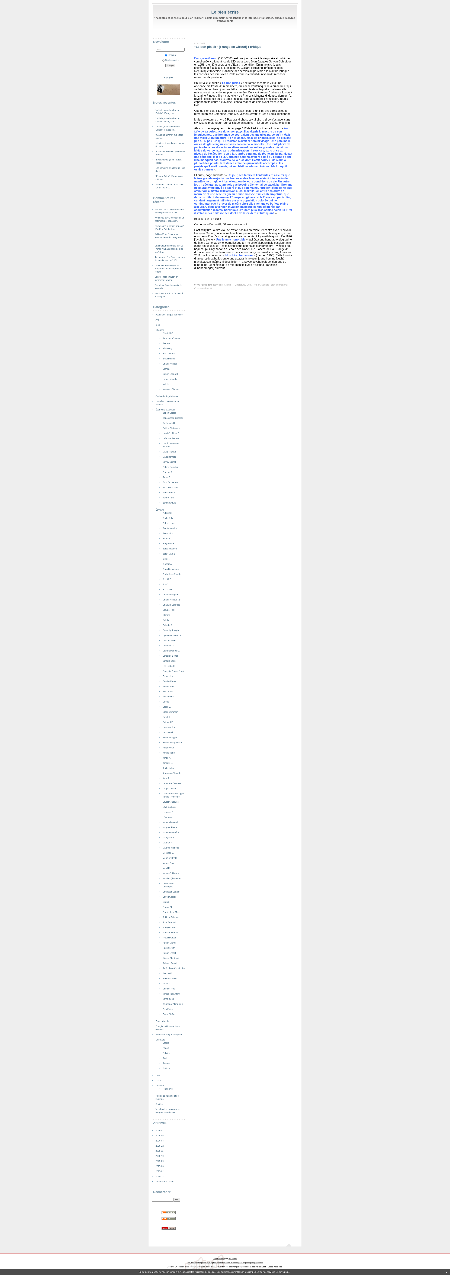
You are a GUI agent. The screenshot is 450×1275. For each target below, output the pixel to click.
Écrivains (160, 510)
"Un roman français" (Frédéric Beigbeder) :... (169, 237)
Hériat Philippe (170, 737)
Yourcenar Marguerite (173, 1004)
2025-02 (160, 1171)
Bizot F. (166, 559)
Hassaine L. (168, 732)
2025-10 (160, 1156)
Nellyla (166, 384)
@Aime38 (159, 218)
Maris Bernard (169, 457)
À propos (168, 77)
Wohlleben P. (169, 492)
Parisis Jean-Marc (171, 912)
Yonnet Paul (168, 497)
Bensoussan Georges (173, 418)
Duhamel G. (168, 645)
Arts (157, 320)
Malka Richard (169, 452)
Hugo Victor (168, 747)
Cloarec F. (167, 615)
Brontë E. (167, 579)
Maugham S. (169, 837)
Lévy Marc (167, 817)
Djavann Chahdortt (172, 635)
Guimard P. (168, 722)
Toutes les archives (165, 1181)
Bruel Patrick (169, 358)
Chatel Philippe (170, 364)
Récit (165, 1058)
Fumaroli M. (168, 676)
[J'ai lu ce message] (446, 1272)
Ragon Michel (169, 943)
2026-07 (160, 1130)
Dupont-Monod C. (171, 651)
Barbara (166, 343)
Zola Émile (168, 1009)
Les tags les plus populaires (251, 1263)
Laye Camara (169, 807)
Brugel (158, 226)
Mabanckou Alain (171, 822)
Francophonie (162, 1021)
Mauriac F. (167, 842)
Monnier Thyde (170, 858)
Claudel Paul (169, 610)
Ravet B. (167, 477)
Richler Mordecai (171, 958)
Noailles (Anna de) (172, 878)
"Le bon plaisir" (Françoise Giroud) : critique (227, 47)
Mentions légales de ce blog (202, 1267)
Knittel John (168, 768)
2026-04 (160, 1141)
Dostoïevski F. (169, 640)
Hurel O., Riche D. (171, 433)
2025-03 (160, 1166)
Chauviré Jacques (171, 605)
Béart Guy (167, 348)
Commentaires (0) (203, 288)
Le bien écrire (225, 12)
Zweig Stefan (169, 1014)
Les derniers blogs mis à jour (199, 1263)
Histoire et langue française (169, 1034)
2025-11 (159, 1151)
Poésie (166, 1048)
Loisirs (159, 1080)
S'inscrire (172, 55)
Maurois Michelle (171, 848)
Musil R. (166, 868)
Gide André (168, 691)
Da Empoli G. (169, 423)
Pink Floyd (168, 1089)
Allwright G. (168, 333)
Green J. (167, 707)
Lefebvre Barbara (171, 438)
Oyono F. (167, 902)
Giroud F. (167, 702)
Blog (158, 325)
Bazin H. (167, 538)
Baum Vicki (168, 533)
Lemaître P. (168, 812)
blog (280, 1267)
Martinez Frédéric (171, 832)
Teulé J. (166, 983)
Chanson (160, 330)
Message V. (168, 853)
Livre (158, 1075)
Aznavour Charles (171, 338)
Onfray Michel (169, 462)
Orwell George (169, 897)
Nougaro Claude (171, 389)
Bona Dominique (171, 569)
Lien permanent (279, 285)
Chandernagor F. (171, 594)
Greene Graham (170, 712)
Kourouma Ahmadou (172, 773)
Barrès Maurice (170, 528)
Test (157, 209)
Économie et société (165, 410)
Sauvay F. (167, 973)
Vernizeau (159, 293)
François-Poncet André (173, 671)
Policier (166, 1053)
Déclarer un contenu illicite (178, 1267)
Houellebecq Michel (172, 742)
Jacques (159, 257)
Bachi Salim (168, 518)
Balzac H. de (169, 523)
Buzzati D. (167, 589)
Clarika (166, 369)
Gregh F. (167, 717)
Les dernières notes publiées (225, 1263)
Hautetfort (233, 1259)
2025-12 (160, 1146)
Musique (160, 1085)
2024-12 (160, 1176)
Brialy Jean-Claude (172, 574)
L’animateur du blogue (165, 246)
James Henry (169, 753)
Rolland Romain (170, 963)
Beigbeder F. (169, 543)
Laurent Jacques (171, 802)
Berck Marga (169, 554)
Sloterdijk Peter (170, 978)
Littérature (160, 1040)
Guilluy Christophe (171, 428)
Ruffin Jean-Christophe (174, 968)
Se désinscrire (172, 60)
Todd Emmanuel (170, 482)
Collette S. (167, 625)
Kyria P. (166, 778)
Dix (156, 277)
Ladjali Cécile (169, 788)
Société (159, 1104)
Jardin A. (167, 758)
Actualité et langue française (169, 315)
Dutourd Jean (169, 661)
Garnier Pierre (169, 681)
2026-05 (160, 1135)
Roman (166, 1063)
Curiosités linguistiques (167, 396)
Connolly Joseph (171, 630)
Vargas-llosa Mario (172, 994)
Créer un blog (219, 1259)
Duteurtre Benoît (170, 656)
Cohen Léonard (170, 374)
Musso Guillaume (171, 873)
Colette (166, 620)
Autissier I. (167, 513)
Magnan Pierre (170, 827)
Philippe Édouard (171, 917)
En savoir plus (283, 1272)
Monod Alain (169, 863)
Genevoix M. (169, 686)
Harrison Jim (169, 727)
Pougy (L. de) (169, 927)
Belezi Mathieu (170, 549)
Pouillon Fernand (171, 932)
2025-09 (160, 1161)
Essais (166, 1043)
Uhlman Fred (169, 989)
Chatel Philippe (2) (172, 600)
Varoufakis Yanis (170, 487)
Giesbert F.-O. (169, 696)
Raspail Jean (169, 948)
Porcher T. (167, 472)
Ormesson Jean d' (171, 892)
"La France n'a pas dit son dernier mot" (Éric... (169, 249)
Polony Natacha (170, 467)
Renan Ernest (169, 953)
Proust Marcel (169, 938)
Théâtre (166, 1068)
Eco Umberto (169, 666)
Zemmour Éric (169, 503)
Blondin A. (167, 564)
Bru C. (166, 584)
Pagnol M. (167, 907)
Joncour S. (168, 763)
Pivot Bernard (169, 922)
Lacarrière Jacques (172, 783)
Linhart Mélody (170, 379)
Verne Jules (168, 999)
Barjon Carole (169, 413)
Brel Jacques (169, 353)
